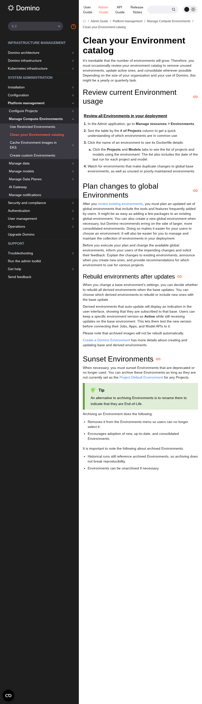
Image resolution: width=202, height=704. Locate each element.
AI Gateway (18, 187)
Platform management (26, 103)
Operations (16, 226)
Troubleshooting (20, 253)
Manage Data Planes (25, 179)
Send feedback (19, 277)
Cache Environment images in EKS (33, 145)
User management (22, 219)
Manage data (19, 163)
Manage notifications (25, 195)
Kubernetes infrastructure (28, 68)
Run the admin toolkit (24, 261)
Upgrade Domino (21, 234)
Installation (16, 87)
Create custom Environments (32, 155)
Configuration (18, 95)
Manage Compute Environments (36, 119)
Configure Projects (23, 111)
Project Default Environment (141, 377)
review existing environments (120, 204)
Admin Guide (103, 9)
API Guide (120, 9)
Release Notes (137, 9)
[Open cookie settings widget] (8, 696)
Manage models (21, 171)
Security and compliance (27, 203)
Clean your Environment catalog (37, 135)
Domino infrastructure (25, 60)
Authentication (19, 211)
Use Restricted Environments (32, 127)
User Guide (87, 9)
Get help (14, 269)
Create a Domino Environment (106, 340)
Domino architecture (23, 53)
